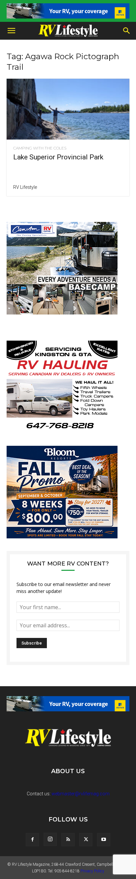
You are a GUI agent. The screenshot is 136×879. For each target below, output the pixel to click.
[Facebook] (32, 839)
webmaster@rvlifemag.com (80, 793)
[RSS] (68, 839)
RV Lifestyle (25, 187)
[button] (11, 31)
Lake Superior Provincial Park (58, 157)
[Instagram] (50, 839)
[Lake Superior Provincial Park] (68, 109)
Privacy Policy (92, 871)
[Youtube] (103, 839)
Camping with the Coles (39, 148)
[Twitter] (85, 839)
